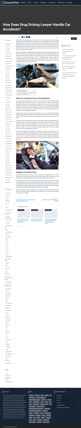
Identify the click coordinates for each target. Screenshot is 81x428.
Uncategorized (9, 351)
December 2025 (9, 58)
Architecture (8, 193)
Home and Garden (32, 406)
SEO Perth (58, 400)
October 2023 (8, 119)
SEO (6, 327)
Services (7, 329)
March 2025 (8, 80)
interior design (8, 282)
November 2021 (9, 172)
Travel (7, 349)
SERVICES (36, 2)
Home (7, 265)
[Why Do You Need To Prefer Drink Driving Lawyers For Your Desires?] (23, 213)
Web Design (8, 356)
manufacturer (8, 295)
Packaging (8, 308)
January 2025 (8, 85)
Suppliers (7, 344)
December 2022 (9, 141)
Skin (6, 334)
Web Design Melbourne (61, 405)
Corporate (8, 223)
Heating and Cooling (43, 404)
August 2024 (8, 97)
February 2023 (8, 136)
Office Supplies (9, 305)
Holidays (7, 262)
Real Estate (8, 317)
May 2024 (8, 104)
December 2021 (9, 170)
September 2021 (9, 177)
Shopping (7, 332)
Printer (7, 312)
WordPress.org (9, 382)
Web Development (46, 422)
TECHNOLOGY (52, 2)
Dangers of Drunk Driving (23, 94)
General (7, 251)
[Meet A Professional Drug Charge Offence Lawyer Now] (37, 213)
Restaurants (8, 320)
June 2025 (8, 73)
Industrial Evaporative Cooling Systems (8, 278)
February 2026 (8, 53)
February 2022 (8, 165)
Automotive (8, 195)
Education (8, 234)
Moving (7, 298)
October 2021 (8, 175)
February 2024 (8, 112)
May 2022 (8, 158)
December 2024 (9, 87)
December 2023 (9, 114)
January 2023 (8, 138)
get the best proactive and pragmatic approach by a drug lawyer (33, 187)
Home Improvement (40, 406)
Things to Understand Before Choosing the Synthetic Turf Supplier (68, 51)
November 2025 (9, 61)
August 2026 (8, 44)
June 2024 (8, 102)
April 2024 (8, 107)
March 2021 (8, 182)
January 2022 (8, 167)
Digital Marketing (9, 232)
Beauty (7, 197)
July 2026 (7, 46)
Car (6, 205)
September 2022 (9, 148)
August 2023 (8, 124)
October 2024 (8, 92)
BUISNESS (23, 2)
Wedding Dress (9, 363)
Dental (7, 229)
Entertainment (8, 237)
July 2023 (7, 126)
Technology (8, 346)
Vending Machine (9, 354)
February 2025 (8, 82)
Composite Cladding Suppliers (34, 399)
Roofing (7, 322)
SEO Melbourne (59, 395)
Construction (8, 220)
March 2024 (8, 109)
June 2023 (8, 129)
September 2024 (9, 95)
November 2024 (9, 90)
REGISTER (69, 2)
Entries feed (8, 375)
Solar (7, 337)
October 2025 (8, 63)
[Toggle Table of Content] (33, 91)
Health (7, 253)
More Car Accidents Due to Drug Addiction (26, 93)
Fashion (7, 241)
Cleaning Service (9, 210)
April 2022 (8, 160)
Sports (7, 342)
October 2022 (8, 145)
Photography (8, 310)
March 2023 (8, 133)
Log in (7, 373)
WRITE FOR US (61, 2)
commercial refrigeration (41, 397)
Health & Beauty (9, 256)
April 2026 (8, 51)
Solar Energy (8, 339)
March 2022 (8, 163)
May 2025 (8, 75)
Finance (7, 244)
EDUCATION (44, 2)
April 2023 (8, 131)
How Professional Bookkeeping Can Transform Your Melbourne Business (69, 68)
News (7, 300)
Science (7, 324)
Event (7, 239)
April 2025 (8, 78)
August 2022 (8, 150)
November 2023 (9, 116)
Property (7, 315)
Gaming (7, 249)
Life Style (7, 291)
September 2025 (9, 65)
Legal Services (8, 288)
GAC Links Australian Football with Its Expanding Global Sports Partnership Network (69, 57)
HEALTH (30, 2)
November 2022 (9, 143)
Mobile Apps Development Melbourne (63, 407)
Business (7, 202)
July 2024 (7, 99)
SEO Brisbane (59, 402)
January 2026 (8, 56)
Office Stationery (9, 303)
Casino (7, 207)
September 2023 (9, 121)
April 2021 (8, 179)
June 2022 (8, 155)
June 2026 (8, 48)
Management (8, 293)
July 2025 (7, 70)
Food (7, 246)
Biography (8, 200)
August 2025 (8, 68)
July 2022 (7, 153)
